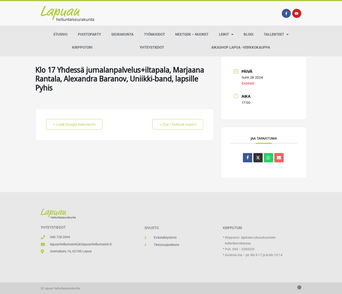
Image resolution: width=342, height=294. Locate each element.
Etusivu (60, 34)
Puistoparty (89, 34)
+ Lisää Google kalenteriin (74, 124)
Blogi (248, 34)
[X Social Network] (258, 157)
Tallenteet (274, 34)
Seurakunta (122, 34)
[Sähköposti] (279, 157)
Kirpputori (82, 47)
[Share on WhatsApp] (268, 157)
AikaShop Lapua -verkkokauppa (240, 47)
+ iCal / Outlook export (177, 124)
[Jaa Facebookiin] (247, 157)
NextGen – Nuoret (191, 34)
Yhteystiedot (152, 47)
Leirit (224, 34)
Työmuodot (154, 34)
